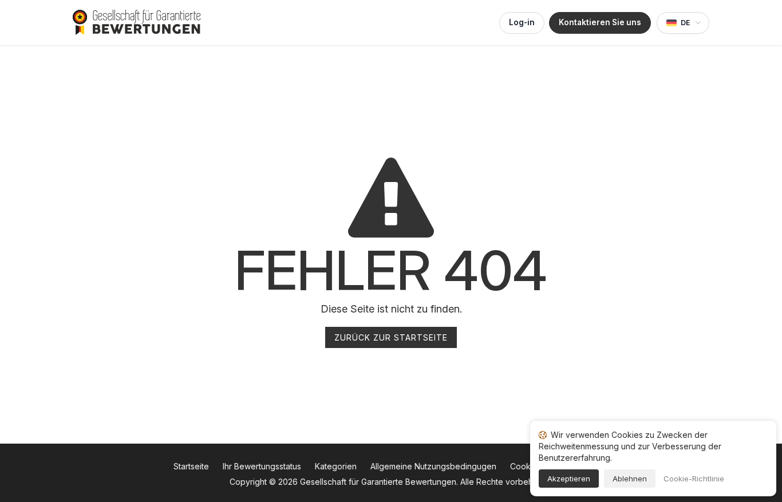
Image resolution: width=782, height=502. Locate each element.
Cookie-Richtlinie (693, 478)
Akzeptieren (568, 478)
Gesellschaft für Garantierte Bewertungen (378, 482)
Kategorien (336, 466)
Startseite (191, 466)
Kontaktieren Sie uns (600, 22)
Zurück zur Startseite (391, 337)
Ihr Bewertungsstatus (262, 466)
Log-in (522, 22)
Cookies (526, 466)
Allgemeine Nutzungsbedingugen (433, 466)
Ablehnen (630, 478)
